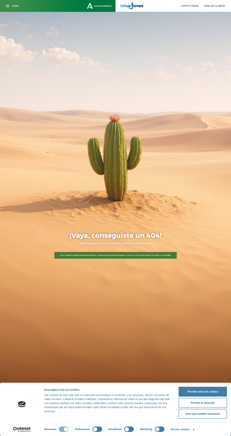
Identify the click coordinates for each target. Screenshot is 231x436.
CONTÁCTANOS (190, 6)
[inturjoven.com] (115, 6)
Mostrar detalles (180, 429)
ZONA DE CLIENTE (214, 6)
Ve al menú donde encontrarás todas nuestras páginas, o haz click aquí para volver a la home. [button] (115, 255)
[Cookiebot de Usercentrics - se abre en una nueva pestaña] (22, 429)
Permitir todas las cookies (203, 391)
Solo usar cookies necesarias (203, 413)
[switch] (97, 429)
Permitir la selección (203, 402)
